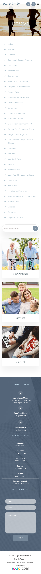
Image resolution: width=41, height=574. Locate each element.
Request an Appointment (19, 87)
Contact (20, 361)
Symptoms (12, 108)
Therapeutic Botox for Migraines (22, 196)
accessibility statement (18, 81)
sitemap (11, 55)
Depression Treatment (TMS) (20, 124)
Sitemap (30, 562)
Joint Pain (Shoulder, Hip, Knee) (21, 175)
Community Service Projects (20, 60)
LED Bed (12, 148)
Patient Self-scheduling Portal (21, 129)
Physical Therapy (15, 218)
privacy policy (14, 92)
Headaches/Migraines (17, 191)
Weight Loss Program (17, 135)
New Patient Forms (16, 113)
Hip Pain (11, 164)
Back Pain (12, 180)
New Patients (20, 273)
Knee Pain (12, 186)
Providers (12, 212)
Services (11, 154)
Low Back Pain (14, 159)
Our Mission (13, 65)
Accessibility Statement (16, 562)
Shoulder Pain (14, 170)
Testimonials (13, 202)
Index (10, 44)
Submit (21, 538)
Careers (11, 207)
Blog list (11, 49)
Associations (13, 71)
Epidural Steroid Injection (18, 97)
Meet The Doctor (15, 119)
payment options (15, 103)
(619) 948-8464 (20, 416)
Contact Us (13, 76)
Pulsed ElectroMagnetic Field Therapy (20, 141)
